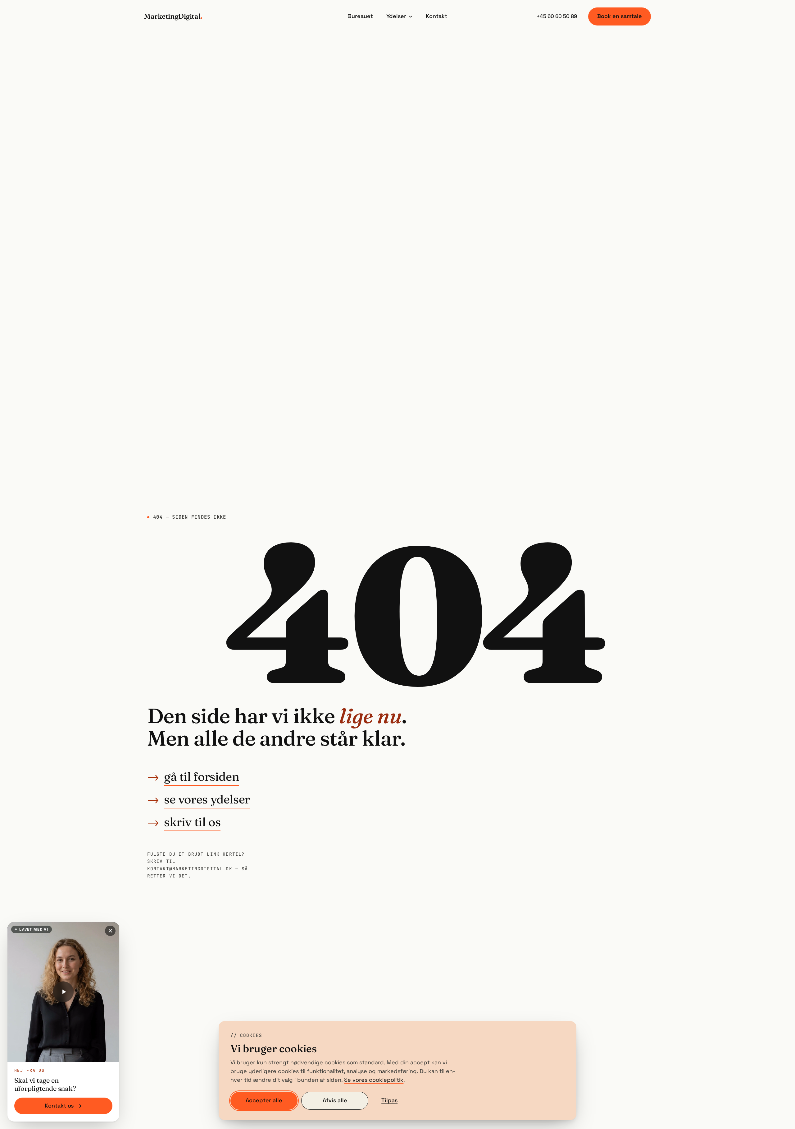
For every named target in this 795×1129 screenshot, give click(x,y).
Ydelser (396, 16)
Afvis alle (335, 1100)
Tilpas (389, 1100)
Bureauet (360, 16)
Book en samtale (619, 16)
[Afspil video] (63, 991)
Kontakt (436, 16)
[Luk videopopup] (110, 931)
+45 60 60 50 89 (557, 16)
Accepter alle (264, 1100)
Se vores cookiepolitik (373, 1079)
